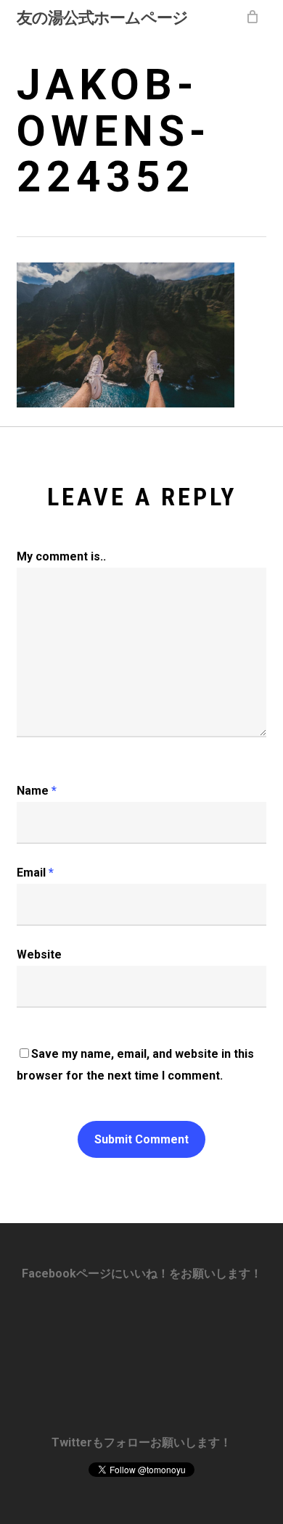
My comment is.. (61, 556)
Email (35, 872)
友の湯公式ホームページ (102, 17)
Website (39, 954)
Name (37, 791)
